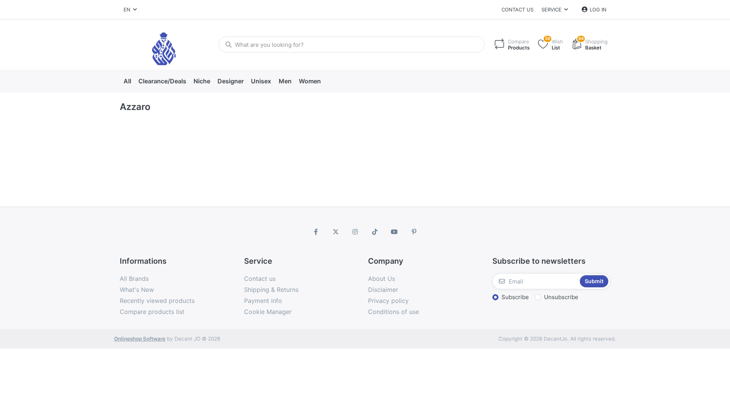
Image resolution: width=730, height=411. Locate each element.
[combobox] (130, 9)
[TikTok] (375, 231)
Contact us (517, 9)
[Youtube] (394, 231)
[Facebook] (316, 231)
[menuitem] (127, 81)
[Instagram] (355, 231)
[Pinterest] (414, 231)
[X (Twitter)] (335, 231)
